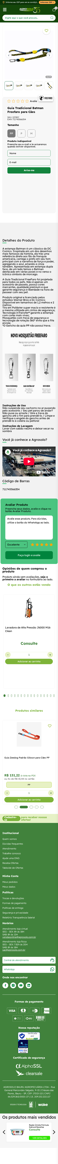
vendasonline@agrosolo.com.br (19, 937)
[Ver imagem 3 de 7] (28, 85)
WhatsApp (9, 969)
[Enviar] (52, 17)
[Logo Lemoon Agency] (29, 1104)
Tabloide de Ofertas (12, 867)
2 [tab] (21, 807)
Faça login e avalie (29, 555)
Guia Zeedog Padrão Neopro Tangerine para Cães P (28, 759)
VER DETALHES (40, 1138)
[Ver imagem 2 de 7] (19, 85)
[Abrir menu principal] (4, 9)
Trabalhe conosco (11, 853)
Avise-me (29, 170)
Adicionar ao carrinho (29, 661)
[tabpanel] (29, 61)
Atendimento (9, 848)
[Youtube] (21, 985)
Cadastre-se (10, 818)
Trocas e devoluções (13, 898)
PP (11, 133)
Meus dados (8, 886)
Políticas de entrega (12, 907)
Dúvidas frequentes (12, 843)
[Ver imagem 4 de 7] (38, 85)
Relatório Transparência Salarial (18, 917)
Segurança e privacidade (15, 912)
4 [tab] (37, 807)
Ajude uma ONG (10, 858)
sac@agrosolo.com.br (13, 949)
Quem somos (9, 839)
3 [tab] (29, 807)
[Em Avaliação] (23, 1046)
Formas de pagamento (14, 903)
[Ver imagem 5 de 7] (48, 85)
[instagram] (13, 985)
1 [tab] (16, 807)
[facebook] (5, 985)
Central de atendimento (16, 960)
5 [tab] (42, 807)
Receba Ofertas (10, 863)
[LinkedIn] (29, 985)
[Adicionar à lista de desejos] (46, 30)
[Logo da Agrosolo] (29, 9)
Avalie (33, 101)
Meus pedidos (10, 881)
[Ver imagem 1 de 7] (9, 85)
